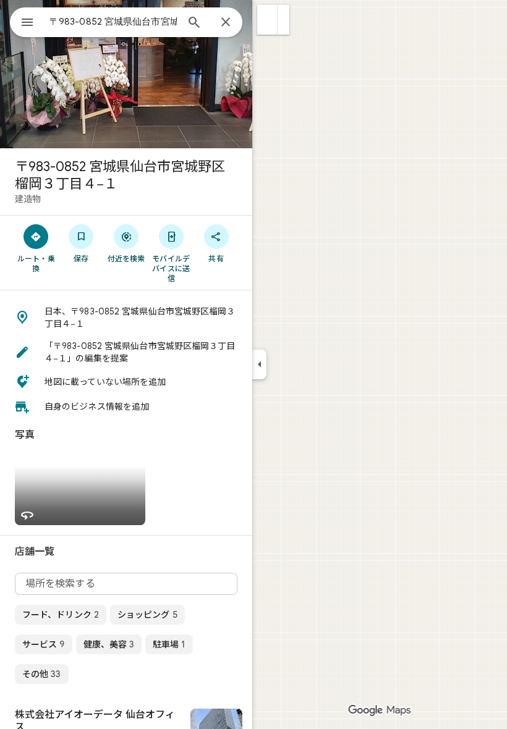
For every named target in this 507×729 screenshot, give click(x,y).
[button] (267, 20)
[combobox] (113, 21)
